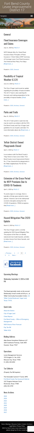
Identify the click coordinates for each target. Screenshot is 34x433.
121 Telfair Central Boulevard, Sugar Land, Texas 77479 (17, 298)
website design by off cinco (13, 430)
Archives (16, 105)
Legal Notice (12, 426)
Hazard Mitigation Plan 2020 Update (17, 219)
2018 (5, 410)
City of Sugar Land (9, 313)
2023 (5, 398)
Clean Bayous (8, 316)
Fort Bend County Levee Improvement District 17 (17, 6)
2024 (5, 396)
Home (3, 424)
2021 (5, 403)
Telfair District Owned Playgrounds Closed (13, 144)
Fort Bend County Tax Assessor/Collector (16, 379)
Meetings (8, 424)
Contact (24, 424)
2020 (11, 69)
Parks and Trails (11, 112)
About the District (9, 310)
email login (25, 430)
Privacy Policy (21, 426)
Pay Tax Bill (7, 327)
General (16, 69)
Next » (14, 255)
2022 (5, 401)
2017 (5, 412)
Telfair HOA (7, 330)
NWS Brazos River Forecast (12, 324)
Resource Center (16, 424)
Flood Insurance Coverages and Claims (15, 41)
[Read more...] (8, 64)
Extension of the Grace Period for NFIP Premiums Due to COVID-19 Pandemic (17, 181)
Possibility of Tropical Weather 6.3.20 (13, 77)
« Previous (8, 253)
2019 (5, 408)
